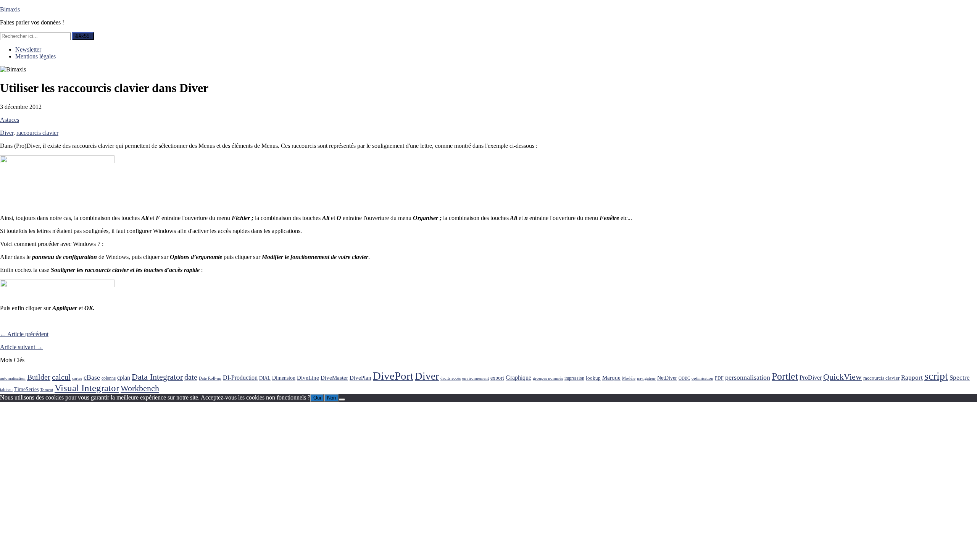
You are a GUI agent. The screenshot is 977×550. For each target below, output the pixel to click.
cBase (92, 377)
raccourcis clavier (37, 132)
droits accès (450, 378)
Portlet (785, 376)
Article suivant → (21, 347)
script (936, 376)
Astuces (9, 119)
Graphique (518, 377)
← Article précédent (24, 334)
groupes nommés (548, 378)
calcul (61, 377)
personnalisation (747, 377)
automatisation (13, 378)
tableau (6, 389)
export (497, 378)
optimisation (702, 378)
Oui (317, 398)
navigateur (646, 378)
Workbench (140, 388)
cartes (77, 378)
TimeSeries (26, 389)
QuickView (842, 377)
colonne (109, 378)
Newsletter (28, 49)
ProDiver (811, 377)
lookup (593, 378)
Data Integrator (157, 377)
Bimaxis (10, 9)
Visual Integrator (87, 387)
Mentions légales (35, 56)
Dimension (283, 378)
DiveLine (308, 377)
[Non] (342, 399)
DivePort (393, 376)
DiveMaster (334, 377)
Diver (6, 132)
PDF (719, 378)
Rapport (912, 377)
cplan (123, 377)
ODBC (684, 378)
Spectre (960, 377)
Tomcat (46, 390)
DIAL (265, 378)
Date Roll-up (210, 378)
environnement (475, 378)
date (190, 377)
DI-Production (240, 377)
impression (574, 378)
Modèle (628, 378)
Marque (611, 377)
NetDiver (667, 378)
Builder (38, 377)
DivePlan (360, 377)
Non (331, 398)
